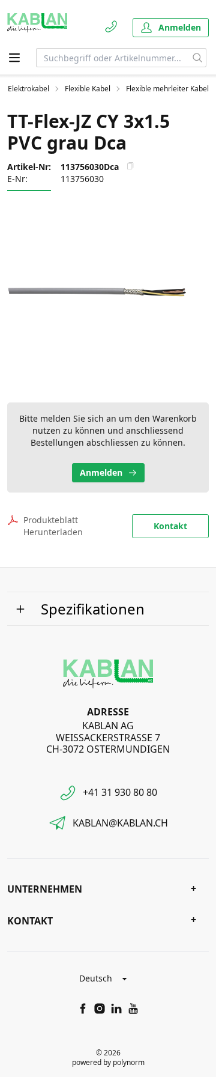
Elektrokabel (28, 89)
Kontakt (170, 526)
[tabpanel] (108, 290)
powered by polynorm (108, 1062)
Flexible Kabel (87, 89)
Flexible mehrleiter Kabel (167, 89)
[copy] (130, 165)
